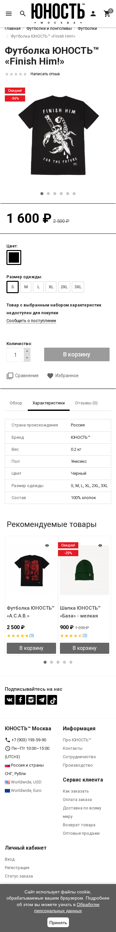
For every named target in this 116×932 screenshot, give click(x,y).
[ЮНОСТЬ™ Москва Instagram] (31, 700)
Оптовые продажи (81, 833)
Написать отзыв (45, 74)
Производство (78, 765)
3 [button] (55, 193)
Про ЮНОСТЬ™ (77, 739)
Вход (10, 859)
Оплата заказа (77, 799)
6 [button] (74, 193)
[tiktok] (52, 700)
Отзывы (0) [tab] (86, 402)
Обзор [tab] (16, 402)
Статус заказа (19, 876)
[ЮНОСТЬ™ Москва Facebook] (20, 700)
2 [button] (48, 193)
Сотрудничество (79, 756)
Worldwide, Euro (26, 790)
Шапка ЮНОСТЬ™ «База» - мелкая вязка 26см (80, 616)
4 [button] (61, 193)
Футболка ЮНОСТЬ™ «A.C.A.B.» (30, 612)
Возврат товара (79, 824)
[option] (58, 134)
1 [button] (42, 193)
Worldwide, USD (26, 782)
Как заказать (76, 791)
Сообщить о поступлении (31, 320)
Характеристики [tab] (49, 402)
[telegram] (41, 700)
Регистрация (17, 867)
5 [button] (67, 193)
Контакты (72, 748)
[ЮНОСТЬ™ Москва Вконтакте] (10, 700)
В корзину (31, 648)
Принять (58, 922)
